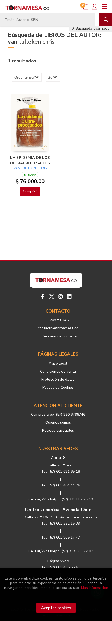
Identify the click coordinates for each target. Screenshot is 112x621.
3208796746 (58, 320)
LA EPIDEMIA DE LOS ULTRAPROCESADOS (30, 160)
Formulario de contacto (58, 336)
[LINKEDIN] (69, 297)
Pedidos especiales (58, 430)
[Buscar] (105, 19)
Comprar (30, 191)
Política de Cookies (58, 387)
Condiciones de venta (58, 371)
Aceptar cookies (56, 607)
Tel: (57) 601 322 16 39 (60, 523)
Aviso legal (58, 363)
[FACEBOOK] (43, 297)
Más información (94, 587)
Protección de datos (57, 379)
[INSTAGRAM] (60, 297)
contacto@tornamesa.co (58, 328)
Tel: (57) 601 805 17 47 (60, 537)
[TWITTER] (51, 297)
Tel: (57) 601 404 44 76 (60, 485)
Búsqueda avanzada (91, 28)
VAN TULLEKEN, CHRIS (30, 168)
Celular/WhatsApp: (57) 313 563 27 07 (60, 551)
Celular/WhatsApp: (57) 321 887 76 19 (60, 499)
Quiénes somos (58, 422)
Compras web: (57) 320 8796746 (58, 414)
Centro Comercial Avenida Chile (58, 510)
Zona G (58, 458)
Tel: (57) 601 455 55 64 (60, 567)
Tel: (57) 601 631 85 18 (60, 471)
